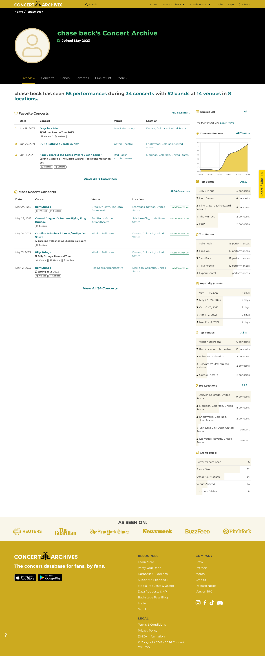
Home (18, 11)
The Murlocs (207, 216)
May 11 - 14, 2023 (208, 292)
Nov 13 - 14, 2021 (209, 322)
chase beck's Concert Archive (107, 33)
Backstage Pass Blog (153, 597)
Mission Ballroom (103, 233)
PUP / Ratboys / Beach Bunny (59, 144)
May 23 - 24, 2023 (210, 300)
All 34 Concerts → (180, 191)
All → (247, 111)
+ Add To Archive (179, 207)
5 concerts (243, 190)
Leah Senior (206, 198)
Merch (200, 574)
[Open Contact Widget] (5, 635)
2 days (246, 300)
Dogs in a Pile (49, 128)
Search (92, 4)
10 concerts (242, 341)
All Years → (243, 133)
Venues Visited (205, 484)
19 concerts (242, 396)
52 (248, 469)
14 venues (209, 93)
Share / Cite (262, 186)
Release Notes (206, 585)
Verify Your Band (150, 568)
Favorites (82, 78)
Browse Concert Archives (166, 4)
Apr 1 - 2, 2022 (208, 314)
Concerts (47, 78)
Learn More (227, 122)
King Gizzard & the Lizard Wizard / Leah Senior (70, 154)
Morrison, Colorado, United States (167, 154)
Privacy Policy (147, 630)
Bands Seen (203, 469)
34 (248, 476)
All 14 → (245, 332)
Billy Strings (43, 206)
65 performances (86, 93)
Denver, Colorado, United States (166, 128)
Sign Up (143, 609)
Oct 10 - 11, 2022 (208, 307)
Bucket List (103, 78)
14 (248, 484)
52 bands (178, 93)
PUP (202, 224)
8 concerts (243, 349)
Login (219, 4)
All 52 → (245, 181)
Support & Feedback (153, 580)
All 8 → (246, 385)
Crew (199, 562)
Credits (201, 580)
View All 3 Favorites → (102, 179)
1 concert (244, 429)
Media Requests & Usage (156, 585)
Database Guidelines (153, 574)
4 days (246, 292)
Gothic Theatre (123, 144)
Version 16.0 (204, 591)
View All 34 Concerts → (102, 288)
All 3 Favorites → (181, 113)
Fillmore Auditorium (212, 356)
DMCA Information (151, 636)
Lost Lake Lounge (125, 128)
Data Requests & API (153, 591)
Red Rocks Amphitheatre (107, 267)
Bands (65, 78)
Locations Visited (207, 491)
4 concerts (243, 198)
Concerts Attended (208, 476)
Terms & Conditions (152, 624)
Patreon (201, 568)
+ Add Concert (198, 4)
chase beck (35, 11)
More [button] (122, 78)
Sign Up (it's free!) (239, 4)
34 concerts (140, 93)
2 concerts (243, 216)
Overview (28, 78)
